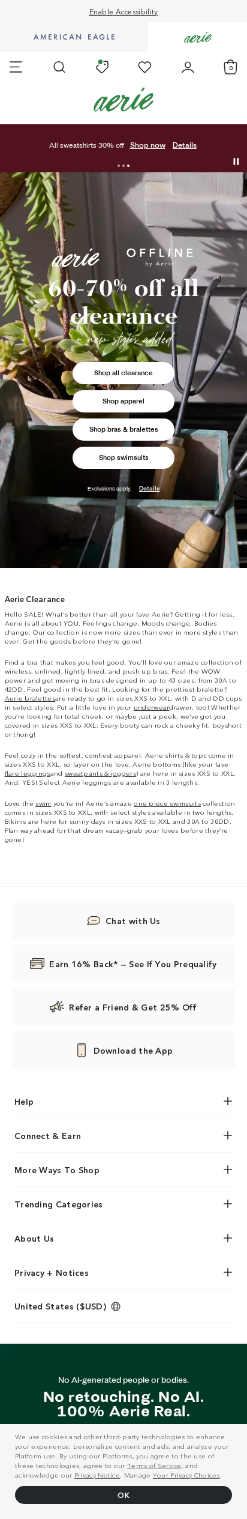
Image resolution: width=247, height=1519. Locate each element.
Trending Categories (58, 1204)
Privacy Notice (97, 1474)
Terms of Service (154, 1465)
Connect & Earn (47, 1135)
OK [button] (123, 1495)
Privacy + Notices (51, 1272)
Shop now (147, 145)
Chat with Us (133, 920)
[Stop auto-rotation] (236, 161)
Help (24, 1101)
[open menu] (16, 67)
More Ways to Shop (57, 1170)
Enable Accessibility (123, 11)
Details (185, 145)
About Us (34, 1238)
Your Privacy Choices (186, 1474)
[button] (119, 166)
